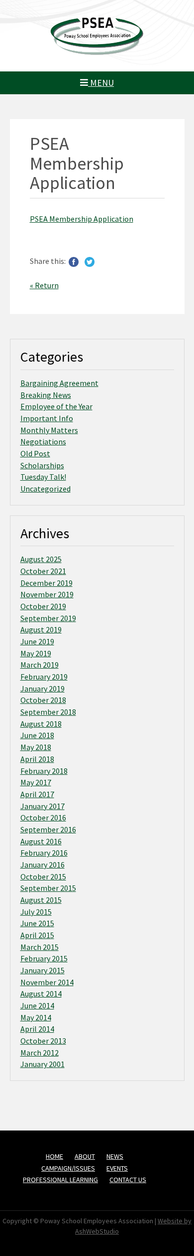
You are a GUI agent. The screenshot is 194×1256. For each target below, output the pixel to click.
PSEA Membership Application (81, 219)
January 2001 (42, 1064)
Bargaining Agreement (59, 383)
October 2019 (43, 606)
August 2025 (41, 559)
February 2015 (44, 958)
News (114, 1156)
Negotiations (43, 441)
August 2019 (41, 629)
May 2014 (35, 1017)
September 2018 (48, 712)
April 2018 (37, 759)
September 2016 (48, 829)
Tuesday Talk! (43, 477)
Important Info (46, 418)
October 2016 (43, 817)
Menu (101, 82)
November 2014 (47, 982)
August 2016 (41, 841)
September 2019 (48, 618)
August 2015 (41, 900)
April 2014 (37, 1029)
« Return (44, 285)
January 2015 (42, 970)
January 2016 (42, 865)
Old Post (35, 453)
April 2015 (37, 935)
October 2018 (43, 700)
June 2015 (37, 923)
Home (54, 1156)
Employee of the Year (56, 406)
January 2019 (42, 688)
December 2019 (46, 583)
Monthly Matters (49, 430)
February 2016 (44, 853)
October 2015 (43, 876)
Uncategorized (45, 489)
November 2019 (47, 594)
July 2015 (36, 912)
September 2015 (48, 888)
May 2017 (35, 782)
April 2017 (37, 794)
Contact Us (127, 1179)
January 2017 (42, 806)
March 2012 (39, 1053)
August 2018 (41, 724)
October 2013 (43, 1041)
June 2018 (37, 735)
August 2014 (41, 994)
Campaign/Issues (68, 1168)
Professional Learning (60, 1179)
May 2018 (35, 747)
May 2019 (35, 653)
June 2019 (37, 641)
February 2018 (44, 771)
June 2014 (37, 1005)
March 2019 (39, 665)
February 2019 (44, 677)
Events (117, 1168)
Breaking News (45, 395)
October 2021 (43, 571)
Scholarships (42, 465)
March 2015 (39, 947)
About (85, 1156)
